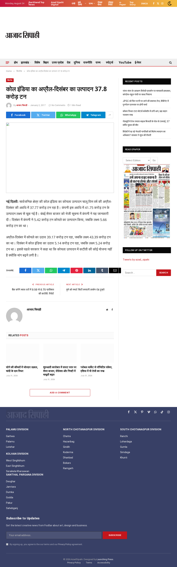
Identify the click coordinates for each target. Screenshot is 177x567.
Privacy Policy (64, 544)
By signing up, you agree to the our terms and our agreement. (46, 544)
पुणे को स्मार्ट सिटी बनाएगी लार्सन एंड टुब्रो (85, 289)
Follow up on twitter (138, 250)
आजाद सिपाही (21, 105)
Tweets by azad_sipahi (136, 259)
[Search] (170, 62)
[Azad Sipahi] (22, 34)
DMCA (144, 3)
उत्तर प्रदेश (58, 62)
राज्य (91, 3)
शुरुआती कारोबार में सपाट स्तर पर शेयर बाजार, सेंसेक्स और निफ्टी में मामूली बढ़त (59, 371)
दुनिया (77, 62)
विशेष (37, 62)
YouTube (125, 62)
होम (16, 62)
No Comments (58, 105)
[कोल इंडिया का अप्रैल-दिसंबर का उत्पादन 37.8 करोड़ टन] (60, 158)
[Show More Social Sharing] (109, 115)
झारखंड (25, 62)
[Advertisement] (109, 34)
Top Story (133, 3)
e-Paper (122, 3)
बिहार (46, 62)
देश (68, 62)
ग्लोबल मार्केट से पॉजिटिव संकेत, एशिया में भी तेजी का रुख (96, 369)
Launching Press (105, 559)
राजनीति (87, 62)
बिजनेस (9, 80)
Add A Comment (60, 392)
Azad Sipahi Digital (57, 3)
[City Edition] (147, 201)
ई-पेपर (138, 62)
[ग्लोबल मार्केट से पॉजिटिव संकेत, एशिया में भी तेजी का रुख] (97, 353)
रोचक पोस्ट (100, 3)
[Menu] (7, 62)
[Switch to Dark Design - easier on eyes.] (169, 3)
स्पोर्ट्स (109, 62)
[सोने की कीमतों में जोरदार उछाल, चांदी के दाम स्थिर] (22, 353)
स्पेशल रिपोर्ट (110, 3)
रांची (73, 3)
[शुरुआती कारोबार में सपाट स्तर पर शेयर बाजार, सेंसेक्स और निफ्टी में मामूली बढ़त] (60, 353)
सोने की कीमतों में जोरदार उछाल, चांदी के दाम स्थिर (22, 369)
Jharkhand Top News (36, 3)
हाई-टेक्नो (80, 3)
